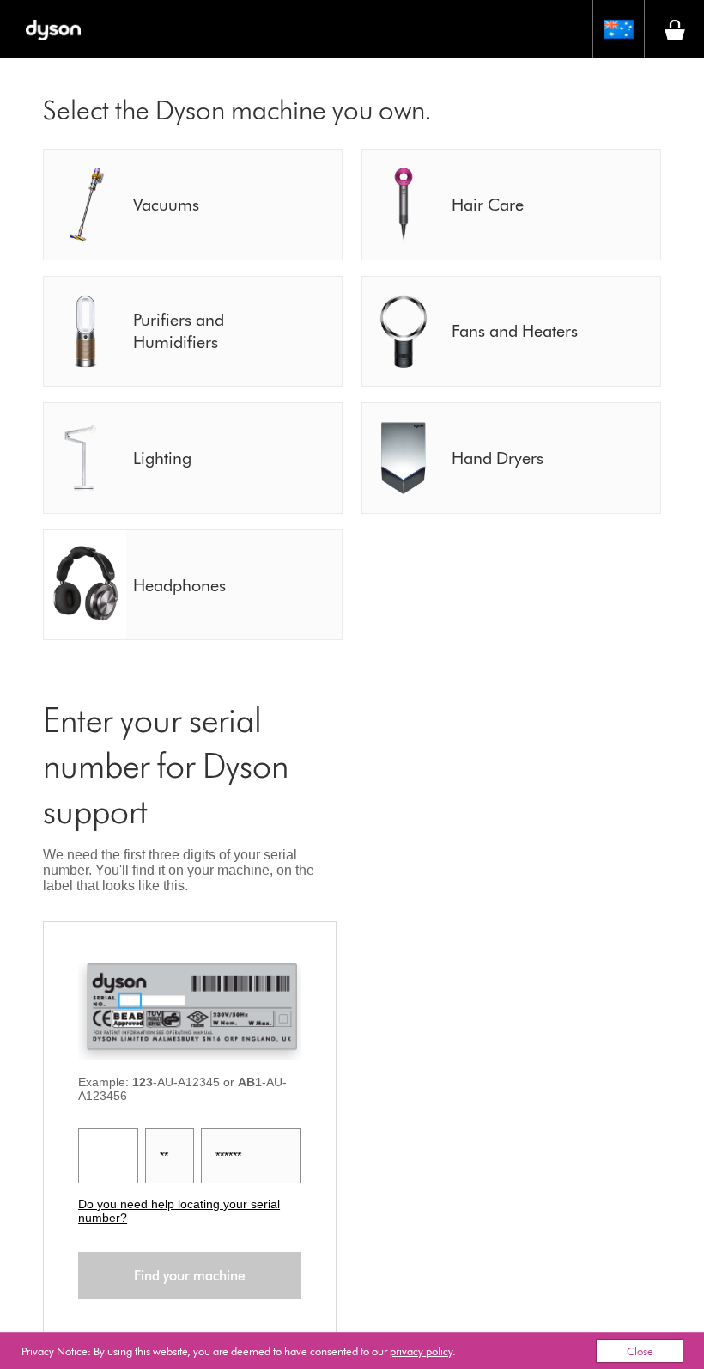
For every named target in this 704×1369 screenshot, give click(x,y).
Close (640, 1351)
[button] (618, 29)
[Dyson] (53, 29)
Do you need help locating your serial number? (179, 1211)
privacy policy (421, 1351)
